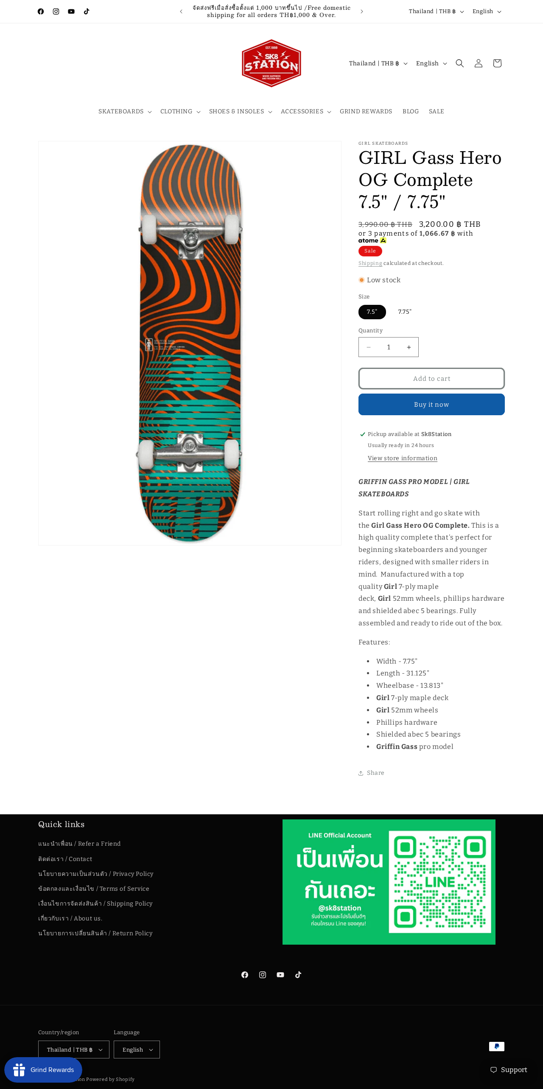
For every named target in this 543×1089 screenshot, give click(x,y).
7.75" (405, 311)
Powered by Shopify (110, 1079)
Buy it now (431, 404)
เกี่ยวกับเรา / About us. (70, 918)
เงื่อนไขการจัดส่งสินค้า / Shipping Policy (95, 903)
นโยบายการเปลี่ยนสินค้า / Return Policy (95, 933)
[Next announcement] (362, 11)
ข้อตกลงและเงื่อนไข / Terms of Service (93, 888)
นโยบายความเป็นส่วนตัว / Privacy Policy (96, 874)
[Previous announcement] (181, 11)
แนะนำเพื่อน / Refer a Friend (79, 843)
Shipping (370, 263)
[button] (124, 112)
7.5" (372, 311)
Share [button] (376, 773)
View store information (402, 458)
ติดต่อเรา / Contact (65, 859)
